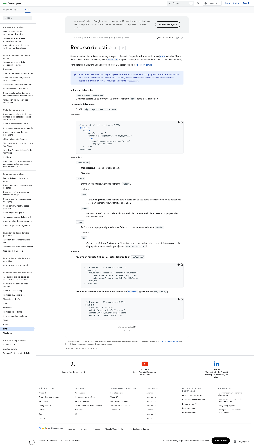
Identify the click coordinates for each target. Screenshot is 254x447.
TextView (132, 291)
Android (42, 393)
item (91, 138)
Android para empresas (48, 397)
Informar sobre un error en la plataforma (230, 394)
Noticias (42, 410)
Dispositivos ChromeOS (120, 401)
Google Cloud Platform (115, 429)
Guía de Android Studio (192, 395)
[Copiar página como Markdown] (123, 48)
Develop (92, 38)
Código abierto (45, 405)
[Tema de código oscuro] (178, 122)
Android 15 (151, 401)
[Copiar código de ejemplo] (181, 122)
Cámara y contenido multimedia (88, 405)
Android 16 (151, 397)
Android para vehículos (120, 405)
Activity (112, 59)
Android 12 (151, 414)
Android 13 (150, 410)
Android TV (115, 410)
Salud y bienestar (82, 401)
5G (76, 414)
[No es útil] (181, 38)
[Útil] (178, 38)
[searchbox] (17, 18)
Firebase (96, 429)
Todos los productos (139, 429)
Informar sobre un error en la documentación (230, 400)
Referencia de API (189, 404)
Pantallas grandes (117, 393)
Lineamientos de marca (70, 441)
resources (85, 128)
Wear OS (114, 397)
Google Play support (226, 405)
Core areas (103, 38)
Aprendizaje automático (85, 397)
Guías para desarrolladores (193, 400)
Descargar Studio (189, 408)
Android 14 (151, 405)
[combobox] (180, 3)
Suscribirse (221, 440)
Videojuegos (80, 393)
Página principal (10, 9)
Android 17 (151, 393)
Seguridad (43, 401)
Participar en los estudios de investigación (229, 411)
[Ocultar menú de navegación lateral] (32, 442)
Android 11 (150, 418)
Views (118, 38)
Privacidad (79, 410)
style (87, 130)
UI (112, 38)
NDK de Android (189, 412)
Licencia (53, 441)
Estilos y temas (144, 65)
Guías (28, 9)
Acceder (247, 3)
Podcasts (42, 418)
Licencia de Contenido (169, 341)
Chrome (84, 429)
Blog (40, 414)
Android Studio (232, 3)
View (162, 56)
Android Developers (78, 38)
